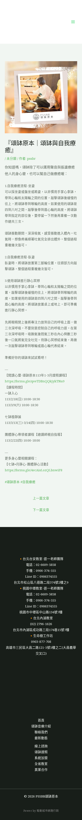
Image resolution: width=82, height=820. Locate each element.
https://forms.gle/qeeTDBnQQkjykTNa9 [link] (35, 381)
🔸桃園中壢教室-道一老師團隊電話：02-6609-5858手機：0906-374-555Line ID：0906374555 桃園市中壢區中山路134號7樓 (41, 600)
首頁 (41, 720)
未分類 (11, 158)
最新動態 (41, 738)
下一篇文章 (41, 510)
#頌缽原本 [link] (12, 482)
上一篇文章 (41, 498)
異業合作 (41, 769)
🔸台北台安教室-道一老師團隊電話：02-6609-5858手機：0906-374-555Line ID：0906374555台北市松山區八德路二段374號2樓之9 (41, 570)
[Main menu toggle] (73, 21)
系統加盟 (41, 758)
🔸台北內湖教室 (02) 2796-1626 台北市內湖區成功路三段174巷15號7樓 (41, 624)
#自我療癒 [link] (28, 482)
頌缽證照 (41, 752)
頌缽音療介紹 (41, 726)
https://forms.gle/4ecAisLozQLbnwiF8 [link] (33, 470)
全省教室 (41, 763)
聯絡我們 (41, 732)
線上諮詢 (41, 746)
